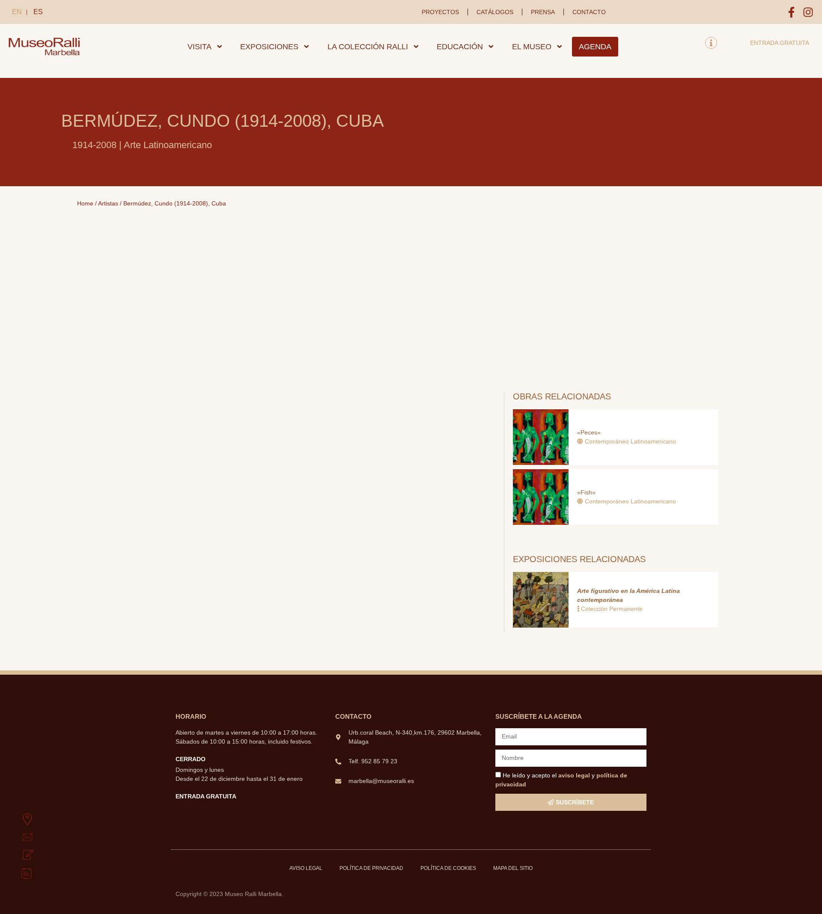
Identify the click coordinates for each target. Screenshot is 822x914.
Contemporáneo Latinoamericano (630, 441)
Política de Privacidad (371, 868)
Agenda (595, 46)
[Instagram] (808, 12)
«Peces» (589, 432)
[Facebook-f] (791, 12)
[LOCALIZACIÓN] (18, 819)
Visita (199, 46)
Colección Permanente (612, 608)
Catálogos (495, 12)
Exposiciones (269, 46)
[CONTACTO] (18, 837)
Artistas (108, 203)
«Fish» (586, 492)
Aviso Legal (305, 868)
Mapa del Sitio (513, 868)
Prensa (543, 12)
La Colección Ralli (368, 46)
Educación (460, 46)
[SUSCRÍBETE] (18, 855)
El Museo (531, 46)
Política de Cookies (448, 868)
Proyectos (440, 12)
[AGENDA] (18, 873)
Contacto (589, 12)
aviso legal (574, 775)
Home (85, 203)
